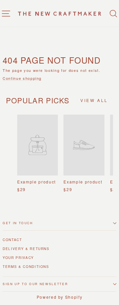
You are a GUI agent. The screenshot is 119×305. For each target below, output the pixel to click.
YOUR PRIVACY (18, 257)
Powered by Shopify (60, 297)
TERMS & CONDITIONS (26, 266)
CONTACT (12, 239)
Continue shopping (22, 78)
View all (94, 100)
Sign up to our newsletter (35, 284)
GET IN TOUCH (18, 223)
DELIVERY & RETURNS (26, 248)
